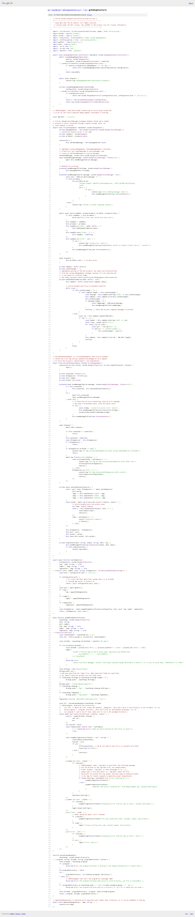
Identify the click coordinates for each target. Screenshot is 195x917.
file (89, 15)
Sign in (191, 3)
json (191, 914)
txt (186, 914)
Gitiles (12, 914)
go (49, 10)
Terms (23, 914)
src (85, 10)
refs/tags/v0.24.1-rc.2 (71, 10)
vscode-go (56, 10)
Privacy (17, 914)
